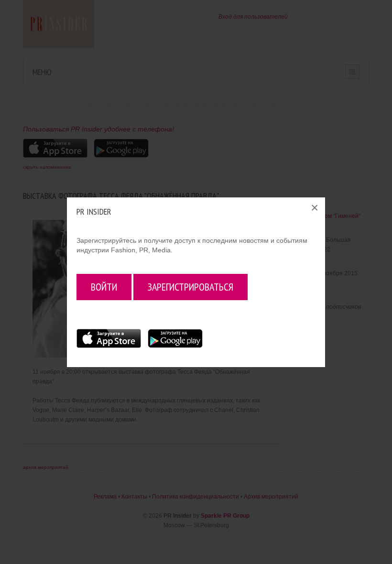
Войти (104, 286)
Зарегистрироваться (190, 286)
